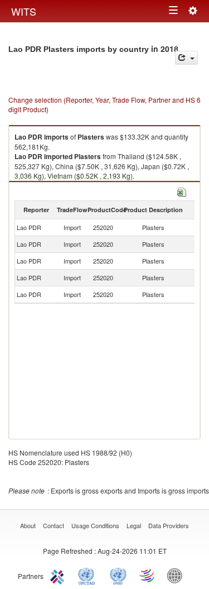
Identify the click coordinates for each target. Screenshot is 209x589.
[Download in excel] (181, 190)
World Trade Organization (148, 575)
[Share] (186, 58)
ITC (59, 575)
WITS (23, 11)
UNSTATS (118, 575)
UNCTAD (88, 575)
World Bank (177, 575)
